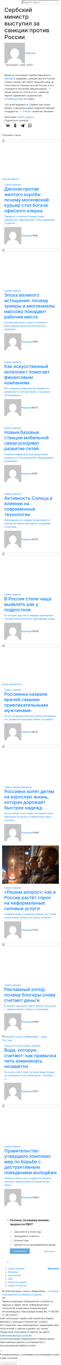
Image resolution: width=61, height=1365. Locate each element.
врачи (5, 684)
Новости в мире (17, 1282)
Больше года (21, 1240)
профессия (16, 684)
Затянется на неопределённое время (35, 1244)
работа (15, 179)
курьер (6, 179)
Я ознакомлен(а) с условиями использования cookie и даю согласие (29, 1356)
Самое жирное (25, 117)
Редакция (30, 53)
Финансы (27, 787)
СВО (10, 1278)
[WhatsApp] (30, 125)
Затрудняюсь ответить (27, 1236)
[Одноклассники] (15, 125)
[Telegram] (22, 125)
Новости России (13, 1045)
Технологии (14, 1275)
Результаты (49, 1251)
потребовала (11, 98)
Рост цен (7, 1040)
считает (27, 111)
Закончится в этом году (27, 1231)
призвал (8, 78)
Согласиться (8, 1362)
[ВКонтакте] (7, 125)
